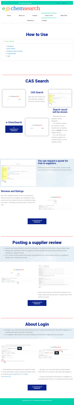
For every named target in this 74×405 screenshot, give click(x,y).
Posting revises (11, 53)
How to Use (49, 15)
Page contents (9, 41)
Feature (34, 15)
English (64, 3)
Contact (44, 20)
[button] (14, 129)
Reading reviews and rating (14, 51)
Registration (16, 374)
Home (9, 15)
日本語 (58, 3)
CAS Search (10, 46)
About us (22, 15)
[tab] (37, 41)
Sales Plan (64, 15)
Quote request (11, 48)
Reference (30, 20)
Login (8, 56)
